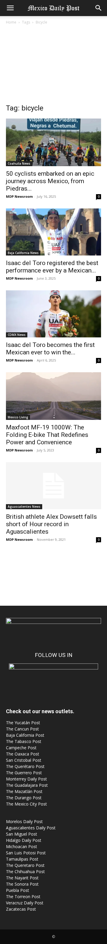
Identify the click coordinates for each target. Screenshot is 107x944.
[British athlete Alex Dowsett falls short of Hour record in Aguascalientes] (53, 485)
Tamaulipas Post (22, 859)
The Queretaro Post (25, 865)
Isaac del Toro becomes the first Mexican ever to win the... (50, 348)
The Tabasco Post (23, 741)
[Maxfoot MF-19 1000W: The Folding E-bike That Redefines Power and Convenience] (53, 396)
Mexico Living (18, 417)
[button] (10, 8)
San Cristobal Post (23, 760)
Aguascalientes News (24, 506)
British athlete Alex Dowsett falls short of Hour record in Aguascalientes (51, 524)
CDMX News (17, 335)
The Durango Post (24, 797)
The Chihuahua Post (25, 871)
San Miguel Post (21, 834)
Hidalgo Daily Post (23, 840)
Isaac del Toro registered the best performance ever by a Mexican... (52, 266)
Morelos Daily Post (24, 821)
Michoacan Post (21, 846)
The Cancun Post (22, 729)
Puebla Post (17, 890)
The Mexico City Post (26, 804)
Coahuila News (19, 163)
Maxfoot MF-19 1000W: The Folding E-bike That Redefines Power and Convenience (47, 435)
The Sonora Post (22, 884)
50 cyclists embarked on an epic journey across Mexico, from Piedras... (50, 181)
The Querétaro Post (25, 766)
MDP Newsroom (19, 196)
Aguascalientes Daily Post (31, 828)
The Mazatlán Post (24, 791)
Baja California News (23, 253)
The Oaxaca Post (22, 754)
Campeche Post (21, 747)
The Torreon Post (23, 896)
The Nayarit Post (22, 878)
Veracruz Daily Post (24, 903)
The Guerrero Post (24, 772)
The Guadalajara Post (27, 785)
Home (11, 22)
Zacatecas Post (21, 909)
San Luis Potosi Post (26, 853)
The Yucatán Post (23, 722)
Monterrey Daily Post (26, 779)
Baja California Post (25, 735)
